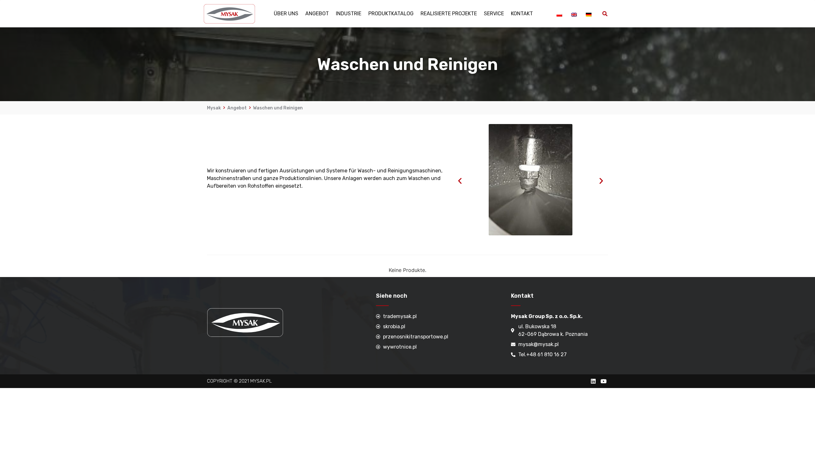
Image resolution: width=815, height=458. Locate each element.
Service (494, 13)
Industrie (348, 13)
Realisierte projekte (449, 13)
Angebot (317, 13)
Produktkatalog (391, 13)
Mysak (214, 108)
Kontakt (522, 13)
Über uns (286, 13)
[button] (460, 181)
